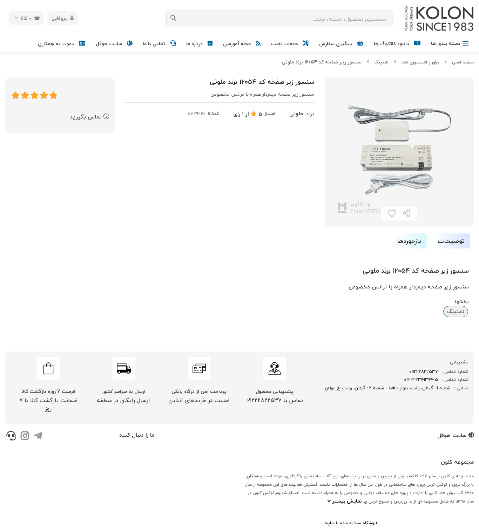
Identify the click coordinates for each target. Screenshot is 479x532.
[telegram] (38, 436)
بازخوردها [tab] (409, 241)
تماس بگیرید (86, 117)
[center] (173, 18)
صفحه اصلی (463, 62)
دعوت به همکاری (56, 43)
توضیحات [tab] (451, 241)
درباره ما (195, 43)
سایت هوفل (109, 43)
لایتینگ (382, 62)
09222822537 (423, 371)
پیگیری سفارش (336, 43)
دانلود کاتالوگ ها (392, 43)
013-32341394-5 (421, 379)
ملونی (296, 113)
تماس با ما (155, 43)
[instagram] (24, 436)
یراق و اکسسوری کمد (420, 62)
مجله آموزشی (237, 43)
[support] (11, 436)
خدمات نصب (285, 43)
